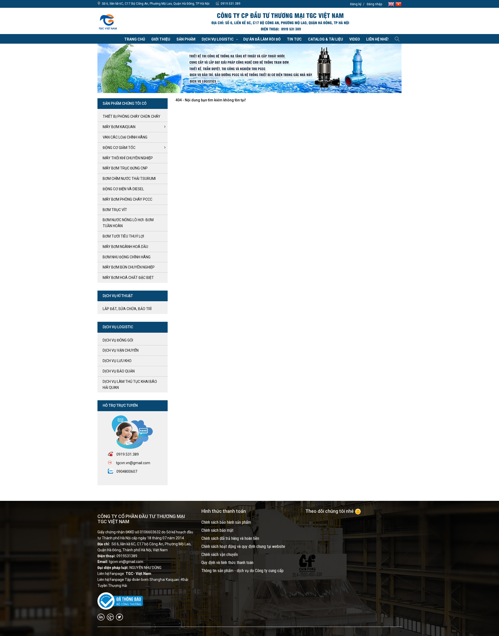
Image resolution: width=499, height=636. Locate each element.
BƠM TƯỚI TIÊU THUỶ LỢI (123, 236)
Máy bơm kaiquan (119, 127)
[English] (391, 3)
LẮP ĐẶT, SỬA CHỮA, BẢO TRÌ (127, 309)
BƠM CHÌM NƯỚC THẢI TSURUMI (129, 178)
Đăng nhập (374, 4)
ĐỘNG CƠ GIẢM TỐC (119, 148)
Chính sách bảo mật (217, 530)
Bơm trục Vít (115, 210)
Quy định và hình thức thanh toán (227, 562)
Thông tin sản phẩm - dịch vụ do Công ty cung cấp (242, 570)
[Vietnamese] (398, 3)
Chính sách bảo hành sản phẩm (226, 522)
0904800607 (126, 471)
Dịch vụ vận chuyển (121, 350)
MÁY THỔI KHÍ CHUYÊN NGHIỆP (128, 158)
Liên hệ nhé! (377, 39)
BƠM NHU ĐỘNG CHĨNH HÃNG (126, 257)
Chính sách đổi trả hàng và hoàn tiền (230, 538)
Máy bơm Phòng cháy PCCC (127, 199)
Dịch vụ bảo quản (119, 371)
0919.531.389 (230, 3)
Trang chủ (134, 39)
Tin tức (294, 39)
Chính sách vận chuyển (219, 554)
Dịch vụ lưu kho (117, 361)
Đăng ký (356, 4)
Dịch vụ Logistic (218, 39)
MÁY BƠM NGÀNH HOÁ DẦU (125, 247)
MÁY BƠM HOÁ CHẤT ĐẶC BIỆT (128, 278)
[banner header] (280, 21)
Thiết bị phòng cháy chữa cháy (131, 116)
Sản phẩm (185, 39)
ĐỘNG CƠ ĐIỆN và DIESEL (123, 189)
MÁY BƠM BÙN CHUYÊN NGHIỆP (129, 267)
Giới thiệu (160, 39)
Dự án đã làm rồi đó (262, 39)
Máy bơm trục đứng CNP (125, 168)
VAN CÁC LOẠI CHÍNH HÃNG (125, 137)
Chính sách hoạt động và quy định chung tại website (243, 546)
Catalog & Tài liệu (325, 39)
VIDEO (354, 39)
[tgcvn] (107, 21)
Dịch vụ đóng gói (118, 340)
